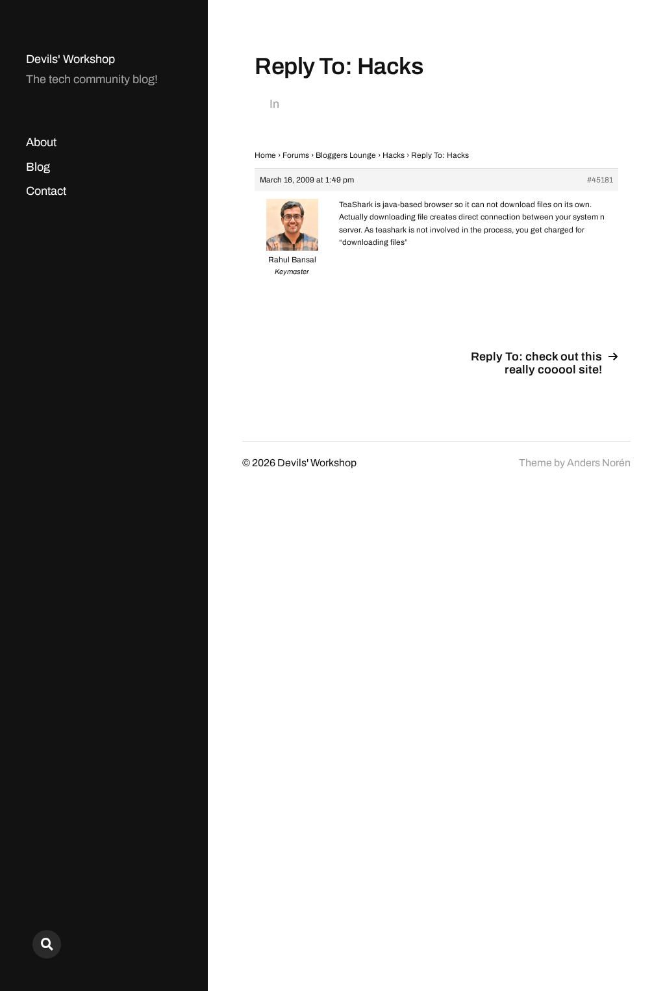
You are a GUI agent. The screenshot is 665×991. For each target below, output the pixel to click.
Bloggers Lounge (346, 155)
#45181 (600, 179)
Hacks (394, 155)
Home (265, 155)
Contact (46, 190)
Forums (295, 155)
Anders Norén (599, 462)
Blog (38, 166)
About (41, 142)
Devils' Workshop (70, 59)
